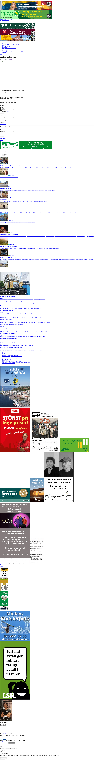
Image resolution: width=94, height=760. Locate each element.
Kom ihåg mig (3, 120)
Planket (6, 46)
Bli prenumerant (13, 51)
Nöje (14, 44)
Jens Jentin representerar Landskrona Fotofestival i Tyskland (11, 361)
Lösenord (1, 110)
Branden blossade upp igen (6, 357)
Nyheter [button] (3, 43)
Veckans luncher (4, 360)
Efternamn (2, 108)
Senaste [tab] (3, 352)
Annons (1, 140)
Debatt (3, 46)
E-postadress (2, 109)
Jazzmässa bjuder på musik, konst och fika (8, 363)
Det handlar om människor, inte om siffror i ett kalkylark (12, 356)
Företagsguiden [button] (4, 47)
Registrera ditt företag (13, 48)
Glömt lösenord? (3, 124)
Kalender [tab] (3, 353)
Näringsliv (11, 44)
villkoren (7, 111)
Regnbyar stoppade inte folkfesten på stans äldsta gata (11, 358)
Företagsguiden (2, 564)
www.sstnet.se (2, 741)
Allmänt (3, 44)
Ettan (3, 42)
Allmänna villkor (5, 51)
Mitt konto (4, 52)
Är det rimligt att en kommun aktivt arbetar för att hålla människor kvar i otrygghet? (16, 362)
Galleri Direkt (4, 49)
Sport (18, 44)
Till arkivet (2, 351)
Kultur (8, 44)
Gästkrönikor (9, 46)
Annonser (1, 0)
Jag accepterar (5, 111)
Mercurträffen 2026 (6, 359)
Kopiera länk (4, 154)
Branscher (8, 48)
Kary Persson (10, 59)
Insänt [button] (3, 45)
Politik (16, 44)
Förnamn (1, 107)
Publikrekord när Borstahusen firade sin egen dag (10, 355)
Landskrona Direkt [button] (5, 50)
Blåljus (6, 44)
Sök (1, 751)
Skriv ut (4, 155)
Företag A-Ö (4, 48)
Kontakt (21, 51)
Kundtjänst (18, 51)
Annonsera (9, 51)
